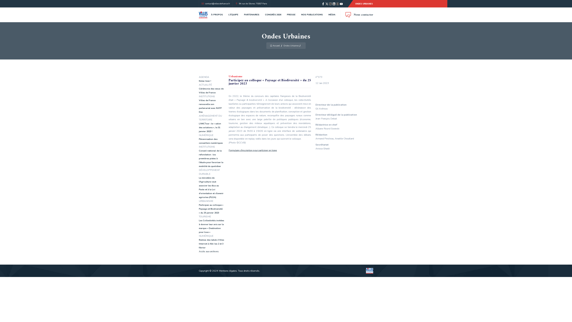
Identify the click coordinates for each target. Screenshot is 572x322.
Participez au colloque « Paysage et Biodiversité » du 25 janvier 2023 (211, 209)
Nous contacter (363, 14)
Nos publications (312, 14)
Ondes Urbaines (364, 4)
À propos (217, 14)
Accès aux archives (209, 251)
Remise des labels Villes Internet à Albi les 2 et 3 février (211, 244)
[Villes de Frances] (203, 14)
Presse (291, 14)
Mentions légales (228, 271)
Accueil (276, 45)
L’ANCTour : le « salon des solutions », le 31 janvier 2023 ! (210, 127)
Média (331, 14)
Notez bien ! (205, 81)
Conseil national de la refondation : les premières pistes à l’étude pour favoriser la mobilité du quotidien (211, 158)
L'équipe (233, 14)
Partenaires (251, 14)
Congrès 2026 (273, 14)
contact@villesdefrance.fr (217, 3)
